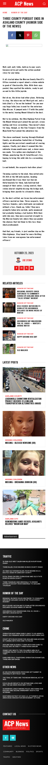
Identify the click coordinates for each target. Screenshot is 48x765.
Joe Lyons (27, 260)
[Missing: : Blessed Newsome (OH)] (24, 423)
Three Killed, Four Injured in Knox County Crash (23, 567)
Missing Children (13, 440)
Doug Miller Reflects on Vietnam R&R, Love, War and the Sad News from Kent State (22, 684)
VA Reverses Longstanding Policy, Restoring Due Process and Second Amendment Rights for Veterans (23, 690)
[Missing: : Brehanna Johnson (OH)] (24, 463)
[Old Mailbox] (9, 349)
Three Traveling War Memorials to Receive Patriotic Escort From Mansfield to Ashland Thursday (21, 583)
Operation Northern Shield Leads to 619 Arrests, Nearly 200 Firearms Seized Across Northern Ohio (23, 634)
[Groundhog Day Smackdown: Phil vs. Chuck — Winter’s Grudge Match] (9, 322)
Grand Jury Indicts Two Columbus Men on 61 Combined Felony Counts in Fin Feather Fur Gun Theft (22, 652)
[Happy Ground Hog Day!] (9, 335)
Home (5, 12)
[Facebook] (12, 35)
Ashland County (13, 396)
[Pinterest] (28, 35)
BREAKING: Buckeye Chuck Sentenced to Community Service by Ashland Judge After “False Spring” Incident (31, 294)
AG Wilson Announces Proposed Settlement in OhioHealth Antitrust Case (22, 673)
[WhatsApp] (36, 35)
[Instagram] (21, 268)
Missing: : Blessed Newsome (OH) (20, 442)
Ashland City (11, 519)
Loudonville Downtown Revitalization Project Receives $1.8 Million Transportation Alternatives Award (23, 401)
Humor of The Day (19, 12)
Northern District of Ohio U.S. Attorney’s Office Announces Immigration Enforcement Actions (23, 697)
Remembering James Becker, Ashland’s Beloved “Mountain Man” (23, 523)
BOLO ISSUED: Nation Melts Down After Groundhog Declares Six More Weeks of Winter (29, 309)
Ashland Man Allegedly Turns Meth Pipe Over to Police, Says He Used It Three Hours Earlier (23, 645)
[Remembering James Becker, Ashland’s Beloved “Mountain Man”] (24, 502)
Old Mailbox (22, 350)
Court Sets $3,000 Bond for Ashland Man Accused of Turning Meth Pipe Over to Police (23, 640)
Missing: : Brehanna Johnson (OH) (21, 482)
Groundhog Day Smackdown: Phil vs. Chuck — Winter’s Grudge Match (29, 323)
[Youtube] (31, 268)
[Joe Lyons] (19, 260)
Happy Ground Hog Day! (27, 336)
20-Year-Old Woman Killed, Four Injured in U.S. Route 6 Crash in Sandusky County (22, 572)
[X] (20, 35)
